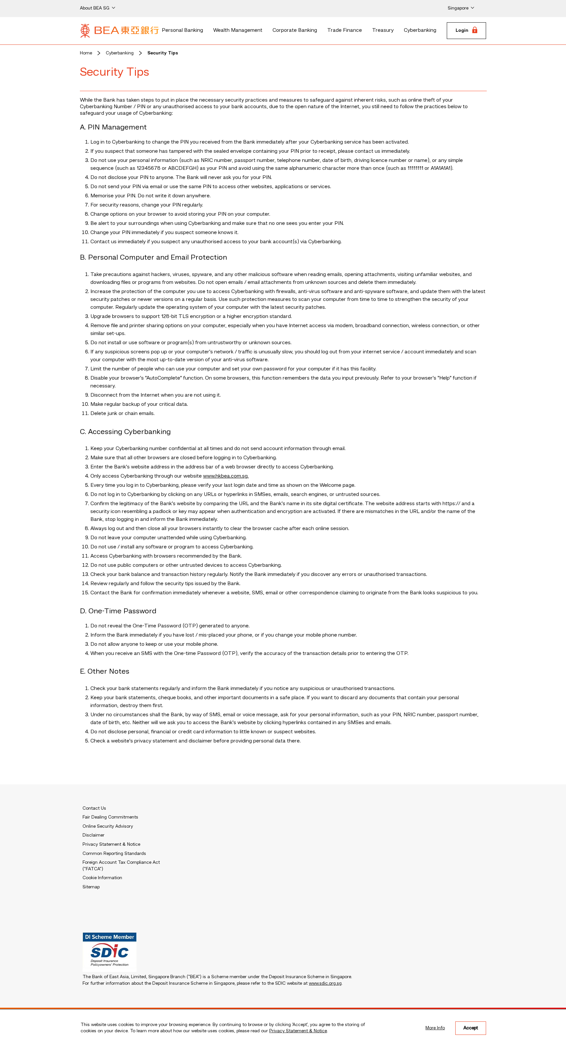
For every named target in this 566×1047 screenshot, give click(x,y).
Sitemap (91, 887)
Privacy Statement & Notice (298, 1031)
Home (86, 53)
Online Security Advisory (108, 826)
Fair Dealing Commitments (110, 817)
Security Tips (162, 53)
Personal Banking (182, 30)
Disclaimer (93, 835)
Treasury (383, 30)
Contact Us (94, 808)
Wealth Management (237, 30)
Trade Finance (344, 30)
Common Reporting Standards (114, 853)
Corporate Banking (295, 30)
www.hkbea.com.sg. (226, 476)
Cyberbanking (420, 30)
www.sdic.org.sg (325, 983)
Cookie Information (102, 878)
